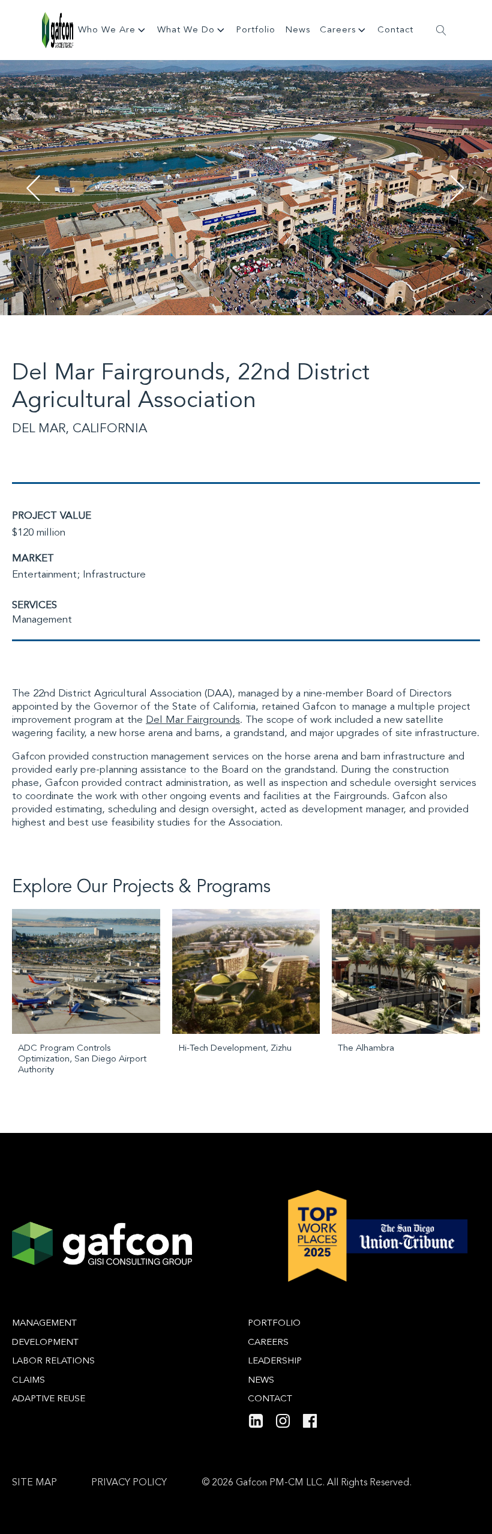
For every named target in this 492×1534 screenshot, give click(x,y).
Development (45, 1342)
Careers (338, 30)
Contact (395, 30)
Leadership (275, 1361)
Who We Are (107, 30)
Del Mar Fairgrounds (193, 720)
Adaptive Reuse (48, 1399)
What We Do (186, 30)
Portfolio (255, 30)
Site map (34, 1483)
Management (42, 620)
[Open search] (441, 30)
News (297, 30)
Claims (28, 1380)
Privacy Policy (129, 1483)
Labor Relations (53, 1361)
